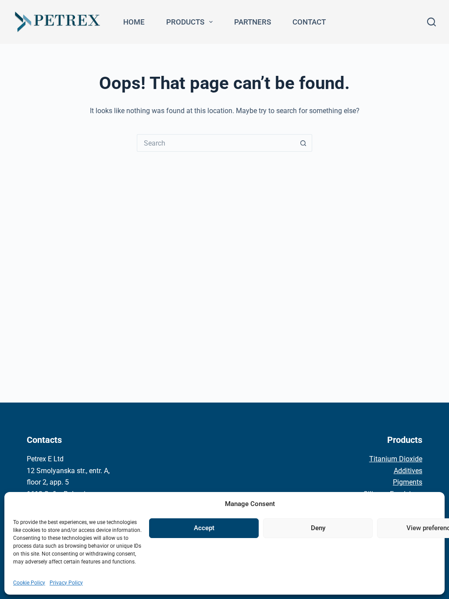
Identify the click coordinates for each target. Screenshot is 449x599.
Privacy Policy (66, 583)
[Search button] (303, 143)
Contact (309, 22)
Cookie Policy (29, 583)
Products (185, 22)
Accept (204, 528)
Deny (318, 528)
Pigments (407, 482)
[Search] (431, 22)
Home (134, 22)
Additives (408, 471)
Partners (252, 22)
